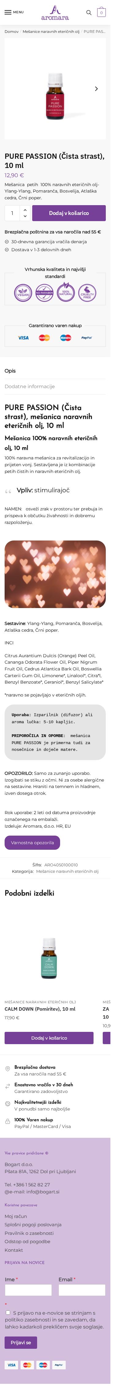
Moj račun (16, 1216)
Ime (11, 1279)
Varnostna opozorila (32, 842)
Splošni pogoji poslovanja (33, 1224)
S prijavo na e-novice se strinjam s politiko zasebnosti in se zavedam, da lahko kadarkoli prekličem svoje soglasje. (54, 1320)
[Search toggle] (89, 12)
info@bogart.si (42, 1192)
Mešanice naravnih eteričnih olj (51, 31)
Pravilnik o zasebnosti (29, 1233)
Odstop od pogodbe (27, 1241)
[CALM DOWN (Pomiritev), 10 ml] (49, 951)
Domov (12, 31)
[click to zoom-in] (55, 88)
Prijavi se (21, 1342)
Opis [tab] (10, 371)
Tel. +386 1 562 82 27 (27, 1185)
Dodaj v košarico (69, 213)
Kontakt (14, 1250)
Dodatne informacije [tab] (30, 386)
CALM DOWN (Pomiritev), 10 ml (40, 1009)
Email (67, 1279)
